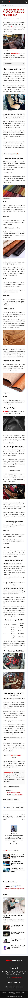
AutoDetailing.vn (8, 772)
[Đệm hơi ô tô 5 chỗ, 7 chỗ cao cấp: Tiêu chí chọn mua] (14, 905)
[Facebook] (11, 844)
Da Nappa (5, 411)
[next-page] (6, 875)
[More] (21, 18)
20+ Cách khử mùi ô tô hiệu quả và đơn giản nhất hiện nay (17, 870)
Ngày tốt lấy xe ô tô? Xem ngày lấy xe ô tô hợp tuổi (8, 818)
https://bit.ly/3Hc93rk (17, 794)
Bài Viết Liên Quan (7, 850)
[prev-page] (4, 875)
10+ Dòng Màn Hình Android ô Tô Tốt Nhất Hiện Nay (17, 863)
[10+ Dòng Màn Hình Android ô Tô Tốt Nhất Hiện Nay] (6, 863)
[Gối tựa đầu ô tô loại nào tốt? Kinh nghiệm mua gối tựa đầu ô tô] (6, 947)
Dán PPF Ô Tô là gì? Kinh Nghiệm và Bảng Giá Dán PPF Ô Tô (17, 856)
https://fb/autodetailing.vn (13, 792)
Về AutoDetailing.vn (11, 992)
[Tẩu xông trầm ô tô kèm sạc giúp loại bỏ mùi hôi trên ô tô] (6, 933)
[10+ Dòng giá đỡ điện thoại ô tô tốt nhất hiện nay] (6, 940)
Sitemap (4, 992)
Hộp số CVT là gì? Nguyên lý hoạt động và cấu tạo (19, 818)
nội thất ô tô (16, 799)
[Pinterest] (10, 987)
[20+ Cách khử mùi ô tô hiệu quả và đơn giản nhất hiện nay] (6, 870)
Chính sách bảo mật (20, 992)
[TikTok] (17, 987)
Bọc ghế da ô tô (10, 799)
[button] (2, 2)
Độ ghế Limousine (14, 154)
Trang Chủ (3, 5)
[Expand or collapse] (23, 64)
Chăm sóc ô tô (10, 5)
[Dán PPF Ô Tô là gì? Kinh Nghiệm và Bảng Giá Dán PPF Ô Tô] (6, 856)
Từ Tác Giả (16, 850)
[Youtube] (17, 844)
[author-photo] (14, 831)
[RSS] (14, 987)
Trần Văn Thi (14, 833)
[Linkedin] (14, 844)
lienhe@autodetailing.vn (16, 977)
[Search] (26, 2)
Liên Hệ (14, 993)
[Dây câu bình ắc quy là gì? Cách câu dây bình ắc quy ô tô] (6, 927)
